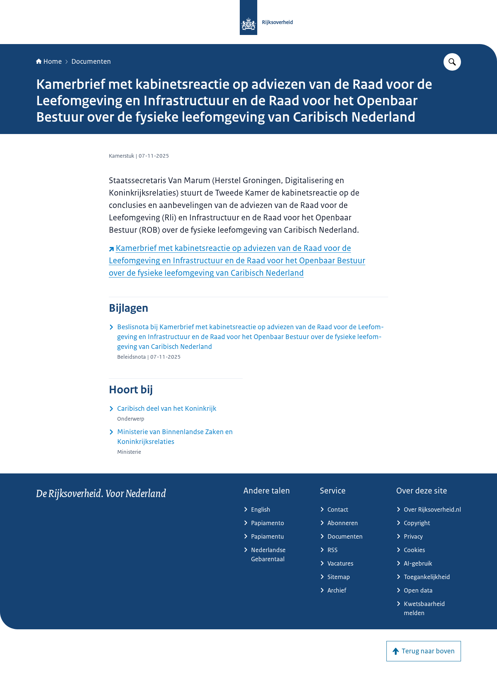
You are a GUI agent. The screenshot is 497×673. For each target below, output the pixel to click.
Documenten (91, 61)
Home (52, 61)
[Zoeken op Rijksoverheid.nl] (452, 62)
